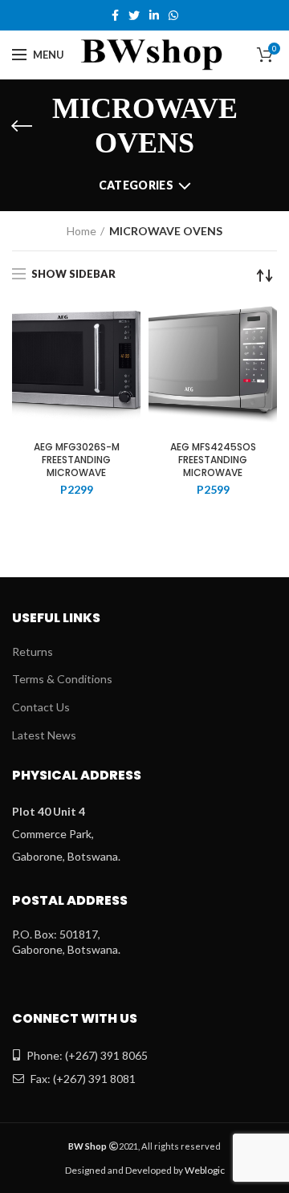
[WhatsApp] (173, 15)
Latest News (44, 735)
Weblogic (205, 1170)
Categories (136, 185)
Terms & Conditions (62, 679)
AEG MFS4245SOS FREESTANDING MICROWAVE (213, 459)
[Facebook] (115, 15)
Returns (32, 651)
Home (81, 231)
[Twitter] (134, 15)
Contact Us (41, 707)
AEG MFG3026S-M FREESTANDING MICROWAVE (77, 459)
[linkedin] (154, 15)
